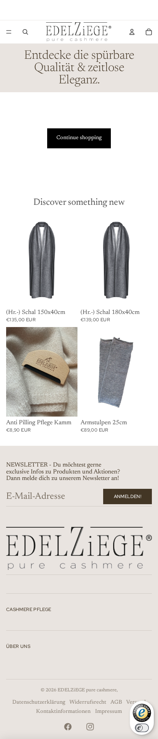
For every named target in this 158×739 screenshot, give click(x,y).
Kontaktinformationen (63, 711)
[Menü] (9, 32)
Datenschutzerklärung (38, 702)
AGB (116, 702)
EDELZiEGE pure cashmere (87, 690)
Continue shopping (79, 138)
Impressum (108, 711)
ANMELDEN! (127, 496)
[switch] (142, 728)
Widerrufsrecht (87, 702)
